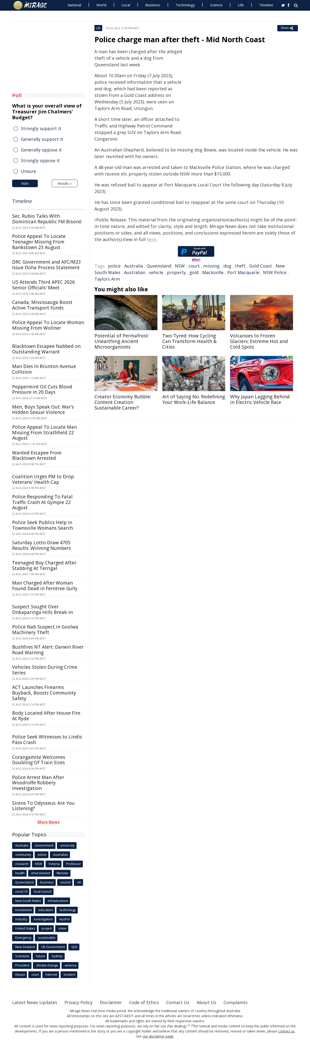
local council (43, 891)
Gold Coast (260, 266)
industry (21, 919)
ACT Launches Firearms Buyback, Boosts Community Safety (44, 693)
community (23, 854)
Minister (63, 873)
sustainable (46, 937)
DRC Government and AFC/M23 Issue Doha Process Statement (46, 265)
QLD (74, 947)
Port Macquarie (243, 272)
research (22, 864)
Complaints (236, 1002)
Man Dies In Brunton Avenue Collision (44, 369)
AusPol (64, 919)
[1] (188, 1025)
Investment (23, 910)
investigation (43, 919)
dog (227, 266)
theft (240, 266)
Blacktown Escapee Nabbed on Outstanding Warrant (46, 349)
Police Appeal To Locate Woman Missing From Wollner (48, 325)
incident (69, 974)
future (40, 956)
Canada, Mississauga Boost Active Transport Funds (42, 305)
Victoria (54, 864)
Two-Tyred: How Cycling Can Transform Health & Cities (189, 341)
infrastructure (58, 900)
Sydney (57, 956)
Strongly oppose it (40, 160)
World (101, 4)
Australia (133, 266)
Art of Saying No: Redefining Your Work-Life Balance (193, 399)
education (45, 910)
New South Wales (28, 900)
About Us (206, 1002)
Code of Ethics (144, 1002)
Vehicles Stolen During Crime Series (44, 670)
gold (194, 272)
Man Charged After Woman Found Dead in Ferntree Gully (45, 586)
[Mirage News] (32, 5)
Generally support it (42, 139)
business (47, 882)
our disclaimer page (158, 1036)
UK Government (53, 947)
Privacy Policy (78, 1002)
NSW (180, 266)
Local (126, 4)
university (67, 845)
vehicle (156, 272)
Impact (20, 974)
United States (25, 928)
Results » (65, 183)
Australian (134, 272)
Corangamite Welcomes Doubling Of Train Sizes (38, 760)
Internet (51, 974)
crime (62, 928)
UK (79, 882)
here (151, 239)
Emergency (23, 937)
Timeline (266, 4)
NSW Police (275, 272)
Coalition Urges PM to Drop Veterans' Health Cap (43, 479)
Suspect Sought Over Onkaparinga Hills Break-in (42, 609)
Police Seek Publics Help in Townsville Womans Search (42, 525)
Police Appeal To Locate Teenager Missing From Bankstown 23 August (39, 242)
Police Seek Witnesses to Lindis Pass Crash (47, 740)
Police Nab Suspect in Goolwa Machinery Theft (45, 630)
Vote (25, 183)
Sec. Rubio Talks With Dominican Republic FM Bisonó (47, 219)
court (194, 266)
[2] (192, 1025)
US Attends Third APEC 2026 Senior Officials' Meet (43, 285)
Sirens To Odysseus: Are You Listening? (43, 806)
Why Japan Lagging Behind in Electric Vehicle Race (260, 399)
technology (68, 910)
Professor (73, 864)
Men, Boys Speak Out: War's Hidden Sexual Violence (43, 410)
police (114, 266)
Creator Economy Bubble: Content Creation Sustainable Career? (122, 402)
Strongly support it (41, 128)
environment (40, 873)
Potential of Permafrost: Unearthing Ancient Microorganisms (121, 341)
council (65, 882)
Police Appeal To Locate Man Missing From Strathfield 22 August (44, 432)
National (74, 4)
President (22, 965)
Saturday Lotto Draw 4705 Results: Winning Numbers (41, 545)
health (20, 873)
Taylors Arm (107, 279)
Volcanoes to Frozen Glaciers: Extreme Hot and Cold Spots (259, 341)
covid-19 (21, 891)
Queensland (159, 266)
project (47, 928)
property (176, 272)
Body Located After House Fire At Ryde (46, 716)
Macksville (213, 272)
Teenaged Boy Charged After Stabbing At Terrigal (44, 565)
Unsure (28, 171)
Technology (185, 4)
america (71, 965)
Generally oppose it (41, 150)
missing (211, 266)
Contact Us (177, 1002)
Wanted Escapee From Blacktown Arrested (37, 455)
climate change (47, 965)
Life (241, 4)
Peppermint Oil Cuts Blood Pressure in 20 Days (42, 389)
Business (152, 4)
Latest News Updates (34, 1002)
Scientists (22, 956)
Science (216, 4)
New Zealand (25, 947)
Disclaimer (111, 1002)
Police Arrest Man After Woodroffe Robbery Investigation (38, 783)
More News (49, 822)
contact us (286, 1031)
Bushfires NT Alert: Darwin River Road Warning (48, 650)
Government (44, 845)
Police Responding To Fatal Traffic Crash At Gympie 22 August (42, 502)
